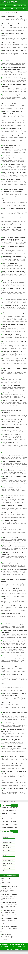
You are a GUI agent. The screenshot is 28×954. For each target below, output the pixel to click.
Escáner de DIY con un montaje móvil (12, 351)
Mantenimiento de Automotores (8, 946)
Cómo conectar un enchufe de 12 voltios (12, 419)
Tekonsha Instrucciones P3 (9, 298)
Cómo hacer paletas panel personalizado (12, 128)
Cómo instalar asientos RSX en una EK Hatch (14, 50)
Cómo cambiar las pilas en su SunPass (12, 505)
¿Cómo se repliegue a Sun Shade (10, 334)
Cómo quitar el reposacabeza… (9, 807)
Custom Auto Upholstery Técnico (11, 427)
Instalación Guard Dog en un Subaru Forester (14, 256)
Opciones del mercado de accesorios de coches (12, 944)
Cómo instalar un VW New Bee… (9, 824)
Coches (4, 8)
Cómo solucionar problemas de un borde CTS (14, 358)
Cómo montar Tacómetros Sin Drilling (12, 400)
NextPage (10, 803)
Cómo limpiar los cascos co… (9, 878)
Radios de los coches (8, 845)
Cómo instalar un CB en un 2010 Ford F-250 (13, 640)
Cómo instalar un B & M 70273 (10, 263)
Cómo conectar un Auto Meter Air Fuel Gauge (14, 647)
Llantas (5, 865)
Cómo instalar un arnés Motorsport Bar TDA (13, 121)
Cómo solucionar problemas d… (9, 821)
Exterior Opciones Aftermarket (11, 850)
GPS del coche (7, 840)
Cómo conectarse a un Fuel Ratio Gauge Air (13, 722)
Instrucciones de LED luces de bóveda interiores (14, 569)
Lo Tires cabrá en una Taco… (9, 934)
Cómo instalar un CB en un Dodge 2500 (12, 764)
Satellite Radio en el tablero (10, 858)
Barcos (22, 8)
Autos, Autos (21, 946)
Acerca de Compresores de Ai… (9, 902)
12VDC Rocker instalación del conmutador (13, 486)
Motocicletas (13, 8)
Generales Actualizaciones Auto (11, 853)
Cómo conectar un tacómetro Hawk (11, 227)
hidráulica (5, 855)
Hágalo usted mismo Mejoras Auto (12, 847)
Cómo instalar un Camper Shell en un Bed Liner (14, 172)
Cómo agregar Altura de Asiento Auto (12, 666)
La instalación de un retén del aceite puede (13, 434)
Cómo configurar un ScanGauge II (11, 537)
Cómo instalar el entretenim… (9, 810)
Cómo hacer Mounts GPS (8, 42)
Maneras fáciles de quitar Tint (10, 442)
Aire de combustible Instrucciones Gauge (13, 756)
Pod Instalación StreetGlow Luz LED (11, 605)
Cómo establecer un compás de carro (12, 461)
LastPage (15, 803)
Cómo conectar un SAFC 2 (9, 103)
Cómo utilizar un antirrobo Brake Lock (12, 16)
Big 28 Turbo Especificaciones (10, 545)
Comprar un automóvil (22, 5)
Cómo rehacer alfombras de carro (11, 179)
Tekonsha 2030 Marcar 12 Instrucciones (12, 164)
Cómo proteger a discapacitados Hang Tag (13, 469)
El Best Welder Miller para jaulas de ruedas (13, 281)
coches (6, 12)
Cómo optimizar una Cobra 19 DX (10, 588)
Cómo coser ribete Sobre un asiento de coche (14, 136)
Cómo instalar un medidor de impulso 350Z (13, 613)
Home (4, 5)
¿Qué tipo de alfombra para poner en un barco (14, 527)
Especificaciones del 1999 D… (9, 918)
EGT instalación (6, 703)
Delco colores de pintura (8, 60)
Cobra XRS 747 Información (9, 813)
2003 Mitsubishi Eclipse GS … (9, 886)
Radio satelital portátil (8, 863)
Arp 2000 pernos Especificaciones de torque (14, 512)
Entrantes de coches (8, 842)
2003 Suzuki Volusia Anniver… (9, 894)
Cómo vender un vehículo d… (9, 926)
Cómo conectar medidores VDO (10, 623)
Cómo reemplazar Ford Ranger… (9, 818)
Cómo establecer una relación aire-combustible (14, 781)
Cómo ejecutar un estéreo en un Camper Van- (14, 378)
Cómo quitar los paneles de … (9, 827)
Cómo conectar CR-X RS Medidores (11, 77)
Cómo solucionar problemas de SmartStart (13, 393)
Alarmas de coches (8, 834)
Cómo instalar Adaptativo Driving (11, 385)
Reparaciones (13, 5)
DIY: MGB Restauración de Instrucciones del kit (14, 305)
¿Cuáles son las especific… (9, 910)
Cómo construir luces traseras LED (11, 739)
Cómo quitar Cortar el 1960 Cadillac (11, 746)
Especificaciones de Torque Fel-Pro (11, 520)
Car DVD (5, 837)
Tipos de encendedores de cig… (9, 816)
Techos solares (7, 868)
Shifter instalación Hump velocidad (11, 94)
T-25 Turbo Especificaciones (9, 562)
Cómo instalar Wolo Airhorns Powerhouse (13, 271)
